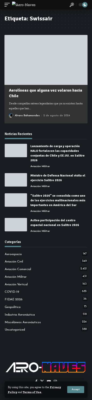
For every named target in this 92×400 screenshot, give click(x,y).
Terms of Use (32, 392)
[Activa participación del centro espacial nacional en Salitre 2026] (16, 224)
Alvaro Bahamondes (27, 115)
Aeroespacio (46, 254)
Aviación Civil (46, 261)
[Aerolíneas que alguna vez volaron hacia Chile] (46, 60)
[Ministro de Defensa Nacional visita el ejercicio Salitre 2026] (16, 180)
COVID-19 (46, 292)
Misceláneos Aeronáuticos (46, 322)
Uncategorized (46, 329)
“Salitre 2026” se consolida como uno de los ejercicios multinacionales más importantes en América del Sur (57, 200)
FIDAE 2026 (46, 299)
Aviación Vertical (46, 284)
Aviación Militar (40, 166)
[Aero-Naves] (24, 4)
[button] (75, 389)
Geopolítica (46, 307)
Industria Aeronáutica (46, 314)
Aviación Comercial (46, 269)
